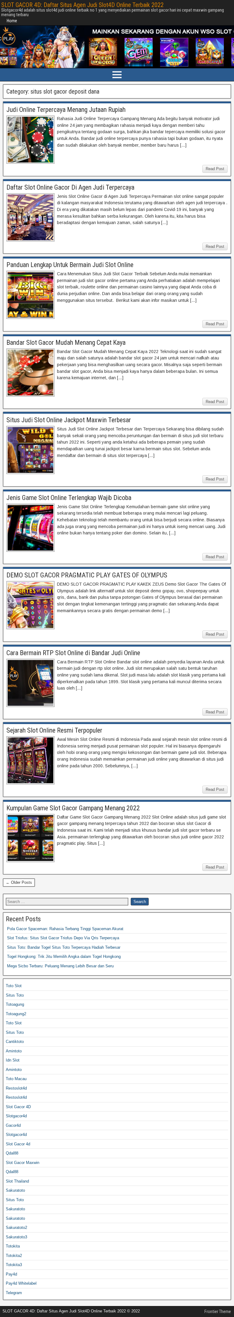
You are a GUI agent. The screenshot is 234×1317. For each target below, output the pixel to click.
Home (12, 20)
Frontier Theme (217, 1311)
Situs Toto (15, 995)
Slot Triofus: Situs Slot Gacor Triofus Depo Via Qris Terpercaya (63, 938)
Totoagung (15, 1004)
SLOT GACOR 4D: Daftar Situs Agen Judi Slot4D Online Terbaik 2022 (82, 5)
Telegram (14, 1292)
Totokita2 (14, 1255)
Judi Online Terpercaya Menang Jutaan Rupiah (66, 109)
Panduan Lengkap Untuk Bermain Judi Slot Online (69, 265)
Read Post (215, 168)
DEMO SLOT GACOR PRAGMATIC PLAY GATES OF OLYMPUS (86, 575)
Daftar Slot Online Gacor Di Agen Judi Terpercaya (70, 187)
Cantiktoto (15, 1041)
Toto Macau (16, 1078)
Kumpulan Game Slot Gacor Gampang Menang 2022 (73, 808)
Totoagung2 (16, 1014)
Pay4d (11, 1274)
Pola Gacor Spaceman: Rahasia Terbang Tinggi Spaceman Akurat (65, 928)
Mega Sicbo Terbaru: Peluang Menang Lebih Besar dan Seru (60, 966)
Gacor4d (13, 1125)
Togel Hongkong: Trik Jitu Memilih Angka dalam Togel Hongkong (64, 956)
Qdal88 (12, 1153)
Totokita (13, 1246)
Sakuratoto (15, 1190)
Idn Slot (13, 1060)
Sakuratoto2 (16, 1227)
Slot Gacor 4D (18, 1107)
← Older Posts (19, 882)
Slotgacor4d (16, 1116)
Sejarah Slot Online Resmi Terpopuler (54, 730)
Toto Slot (14, 985)
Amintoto (14, 1051)
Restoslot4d (16, 1088)
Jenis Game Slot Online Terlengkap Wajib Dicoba (68, 497)
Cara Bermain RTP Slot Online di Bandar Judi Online (73, 653)
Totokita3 (14, 1264)
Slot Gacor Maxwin (22, 1162)
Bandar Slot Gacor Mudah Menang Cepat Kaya (66, 342)
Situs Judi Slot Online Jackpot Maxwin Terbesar (68, 420)
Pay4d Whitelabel (21, 1283)
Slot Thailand (17, 1181)
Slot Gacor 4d (18, 1144)
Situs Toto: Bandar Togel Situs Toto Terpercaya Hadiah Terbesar (63, 947)
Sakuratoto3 (16, 1237)
